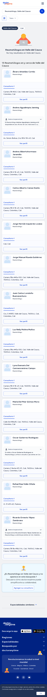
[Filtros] (4, 18)
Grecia (13, 665)
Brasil (31, 668)
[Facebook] (18, 677)
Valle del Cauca (10, 28)
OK (41, 693)
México (25, 665)
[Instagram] (23, 677)
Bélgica (19, 665)
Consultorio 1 (8, 86)
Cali (22, 28)
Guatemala (24, 668)
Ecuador (17, 668)
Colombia (32, 665)
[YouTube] (29, 677)
